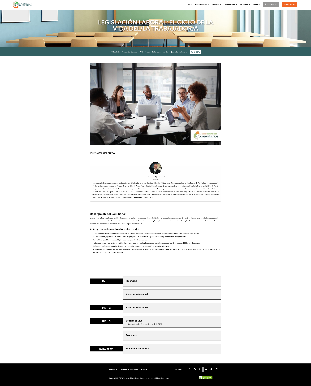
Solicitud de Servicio (160, 52)
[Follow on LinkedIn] (200, 369)
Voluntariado (230, 4)
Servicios (215, 4)
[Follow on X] (217, 369)
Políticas (112, 369)
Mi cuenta (244, 4)
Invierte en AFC (289, 4)
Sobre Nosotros (201, 4)
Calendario (115, 52)
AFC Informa (145, 52)
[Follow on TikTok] (211, 369)
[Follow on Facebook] (189, 369)
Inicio (190, 4)
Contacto (256, 4)
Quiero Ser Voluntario (178, 52)
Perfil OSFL (195, 52)
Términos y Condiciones (129, 369)
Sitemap (144, 369)
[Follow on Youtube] (205, 369)
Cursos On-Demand (129, 52)
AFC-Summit (272, 4)
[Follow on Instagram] (194, 369)
